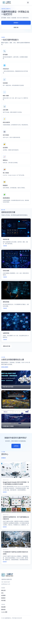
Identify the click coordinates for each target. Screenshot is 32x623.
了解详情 (5, 245)
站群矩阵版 (6, 333)
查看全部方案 (6, 346)
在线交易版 (6, 270)
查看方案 (16, 27)
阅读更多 (5, 492)
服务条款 (3, 609)
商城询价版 (6, 239)
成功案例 (3, 595)
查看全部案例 (4, 367)
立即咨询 (16, 446)
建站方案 (3, 590)
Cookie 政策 (4, 612)
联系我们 (3, 598)
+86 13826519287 (5, 582)
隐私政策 (3, 607)
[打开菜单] (27, 2)
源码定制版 (6, 302)
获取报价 (16, 22)
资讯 (2, 593)
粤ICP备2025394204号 (17, 618)
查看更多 (3, 458)
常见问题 (3, 600)
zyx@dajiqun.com (5, 584)
